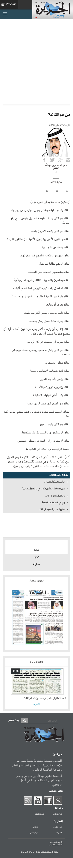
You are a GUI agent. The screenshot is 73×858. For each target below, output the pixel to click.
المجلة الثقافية (39, 814)
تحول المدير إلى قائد (55, 495)
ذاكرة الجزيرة (36, 662)
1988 (16, 671)
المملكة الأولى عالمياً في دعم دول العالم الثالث (45, 698)
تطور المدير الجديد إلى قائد (52, 509)
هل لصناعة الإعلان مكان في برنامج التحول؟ (43, 488)
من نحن (57, 754)
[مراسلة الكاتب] (68, 160)
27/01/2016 (10, 5)
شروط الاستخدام (56, 842)
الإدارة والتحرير (57, 827)
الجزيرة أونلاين (57, 814)
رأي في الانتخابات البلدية (53, 502)
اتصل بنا (58, 821)
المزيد (36, 704)
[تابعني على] (60, 160)
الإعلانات (35, 827)
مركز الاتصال (34, 833)
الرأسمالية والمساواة (54, 482)
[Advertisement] (36, 61)
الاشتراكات (59, 833)
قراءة (36, 550)
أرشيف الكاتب (56, 182)
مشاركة (36, 564)
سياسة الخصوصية (55, 845)
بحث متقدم (13, 720)
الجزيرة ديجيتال (36, 581)
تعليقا (36, 557)
